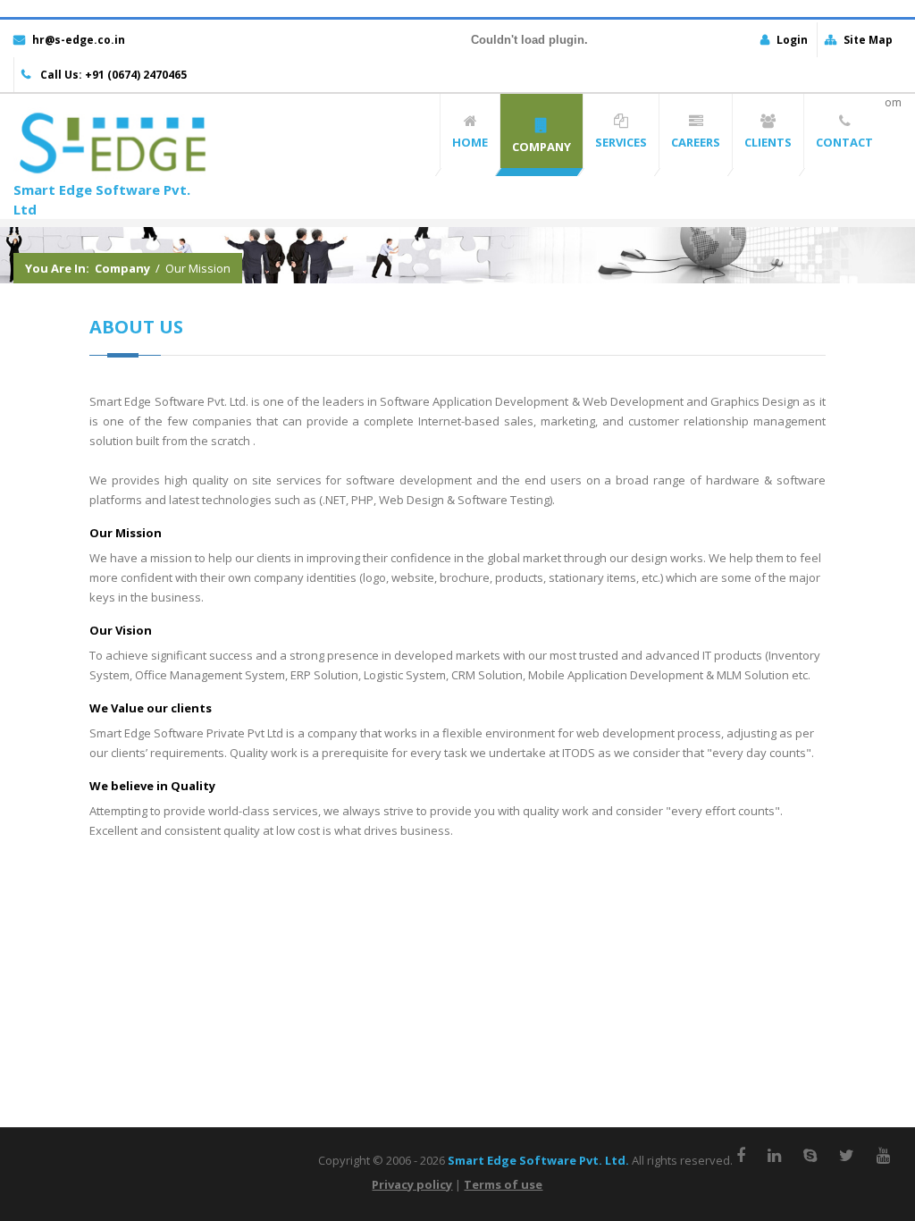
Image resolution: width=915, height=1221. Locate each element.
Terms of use (503, 1184)
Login (792, 39)
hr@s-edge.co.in (78, 39)
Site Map (868, 39)
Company (122, 268)
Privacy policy (412, 1184)
